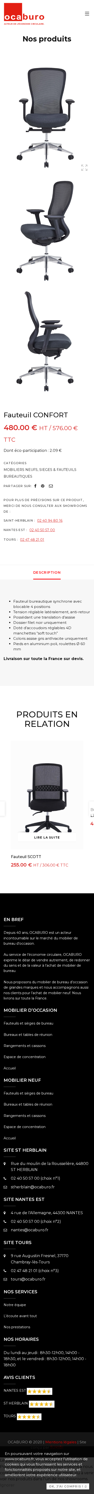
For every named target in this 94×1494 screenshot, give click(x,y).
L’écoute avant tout (20, 1316)
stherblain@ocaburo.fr (33, 1187)
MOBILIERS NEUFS (21, 470)
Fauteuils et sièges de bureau (28, 1023)
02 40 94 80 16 (49, 520)
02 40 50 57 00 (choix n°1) (35, 1178)
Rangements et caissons (25, 1046)
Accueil (10, 1068)
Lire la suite (47, 837)
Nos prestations (17, 1327)
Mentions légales (60, 1442)
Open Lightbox (84, 168)
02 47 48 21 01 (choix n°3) (35, 1270)
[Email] (51, 486)
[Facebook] (35, 486)
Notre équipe (15, 1305)
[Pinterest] (42, 486)
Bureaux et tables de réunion (28, 1035)
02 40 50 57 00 (42, 530)
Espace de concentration (25, 1057)
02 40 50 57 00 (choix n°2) (36, 1221)
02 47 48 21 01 (32, 539)
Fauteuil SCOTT (26, 856)
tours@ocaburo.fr (28, 1279)
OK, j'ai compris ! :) (68, 1486)
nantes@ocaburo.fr (29, 1230)
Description (47, 572)
